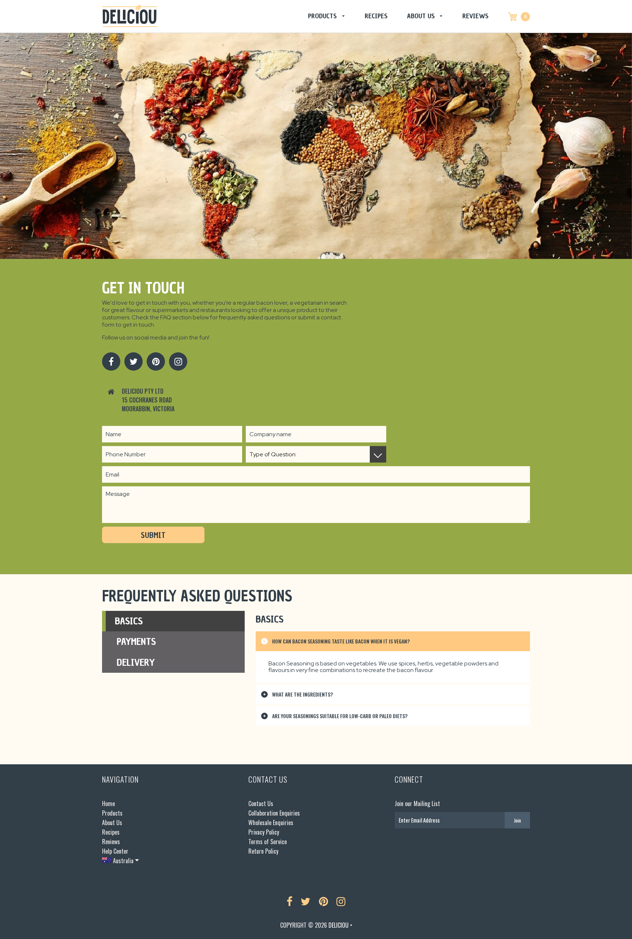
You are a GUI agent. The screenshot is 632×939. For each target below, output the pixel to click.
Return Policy (263, 851)
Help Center (115, 851)
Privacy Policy (263, 832)
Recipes (376, 16)
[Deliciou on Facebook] (111, 361)
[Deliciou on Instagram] (178, 361)
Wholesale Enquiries (270, 822)
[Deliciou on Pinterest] (156, 361)
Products (323, 16)
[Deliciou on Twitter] (133, 361)
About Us (422, 16)
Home (108, 803)
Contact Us (260, 803)
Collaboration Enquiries (274, 813)
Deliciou (338, 925)
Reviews (475, 16)
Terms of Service (267, 841)
